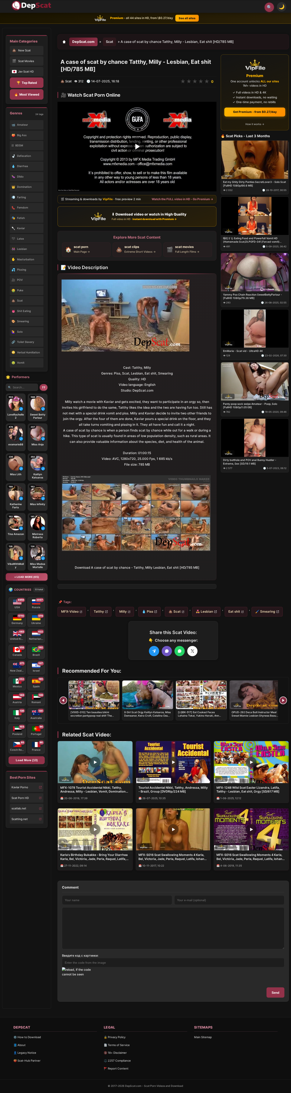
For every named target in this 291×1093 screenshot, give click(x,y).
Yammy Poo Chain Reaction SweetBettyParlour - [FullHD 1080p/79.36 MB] (252, 296)
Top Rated (27, 83)
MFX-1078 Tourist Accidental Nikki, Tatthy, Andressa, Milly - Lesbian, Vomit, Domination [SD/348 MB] (93, 790)
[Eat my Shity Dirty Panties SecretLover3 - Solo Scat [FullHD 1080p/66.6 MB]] (255, 159)
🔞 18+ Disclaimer (115, 1052)
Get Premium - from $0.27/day (255, 112)
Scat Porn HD (20, 798)
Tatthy (99, 611)
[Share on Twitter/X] (192, 651)
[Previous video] (63, 700)
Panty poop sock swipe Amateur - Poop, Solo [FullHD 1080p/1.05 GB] (250, 405)
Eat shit (234, 611)
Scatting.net (20, 819)
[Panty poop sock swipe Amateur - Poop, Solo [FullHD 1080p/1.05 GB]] (255, 381)
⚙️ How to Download (27, 1037)
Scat (109, 41)
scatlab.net (19, 808)
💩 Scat (175, 611)
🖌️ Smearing (265, 611)
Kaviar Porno (20, 787)
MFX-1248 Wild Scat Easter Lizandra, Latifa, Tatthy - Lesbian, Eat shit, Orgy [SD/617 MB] (248, 789)
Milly (123, 611)
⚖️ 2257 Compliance (117, 1060)
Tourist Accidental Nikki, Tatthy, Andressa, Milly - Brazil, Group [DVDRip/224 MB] (173, 789)
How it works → (254, 124)
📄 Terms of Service (117, 1045)
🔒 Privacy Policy (114, 1037)
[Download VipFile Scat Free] (32, 5)
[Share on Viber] (167, 651)
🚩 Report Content (116, 1068)
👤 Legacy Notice (24, 1052)
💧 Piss (147, 611)
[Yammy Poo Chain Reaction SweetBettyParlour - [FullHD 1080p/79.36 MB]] (255, 272)
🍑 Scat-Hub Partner (26, 1060)
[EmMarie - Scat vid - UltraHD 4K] (255, 328)
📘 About (19, 1045)
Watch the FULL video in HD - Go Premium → (182, 199)
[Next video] (283, 700)
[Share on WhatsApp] (179, 651)
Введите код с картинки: (80, 955)
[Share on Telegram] (154, 651)
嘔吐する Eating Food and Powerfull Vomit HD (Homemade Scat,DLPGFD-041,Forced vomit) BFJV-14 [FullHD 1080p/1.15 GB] (251, 240)
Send (275, 992)
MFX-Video (70, 611)
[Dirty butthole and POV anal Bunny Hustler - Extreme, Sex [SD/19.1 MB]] (255, 437)
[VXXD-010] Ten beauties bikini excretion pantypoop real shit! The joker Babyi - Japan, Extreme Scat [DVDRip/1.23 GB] (91, 717)
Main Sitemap (203, 1037)
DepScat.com (83, 41)
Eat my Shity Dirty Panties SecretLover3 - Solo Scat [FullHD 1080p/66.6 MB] (254, 183)
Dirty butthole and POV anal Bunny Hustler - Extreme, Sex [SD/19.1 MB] (249, 461)
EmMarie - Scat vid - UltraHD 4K (243, 351)
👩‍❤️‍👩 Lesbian (204, 611)
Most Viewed (26, 94)
